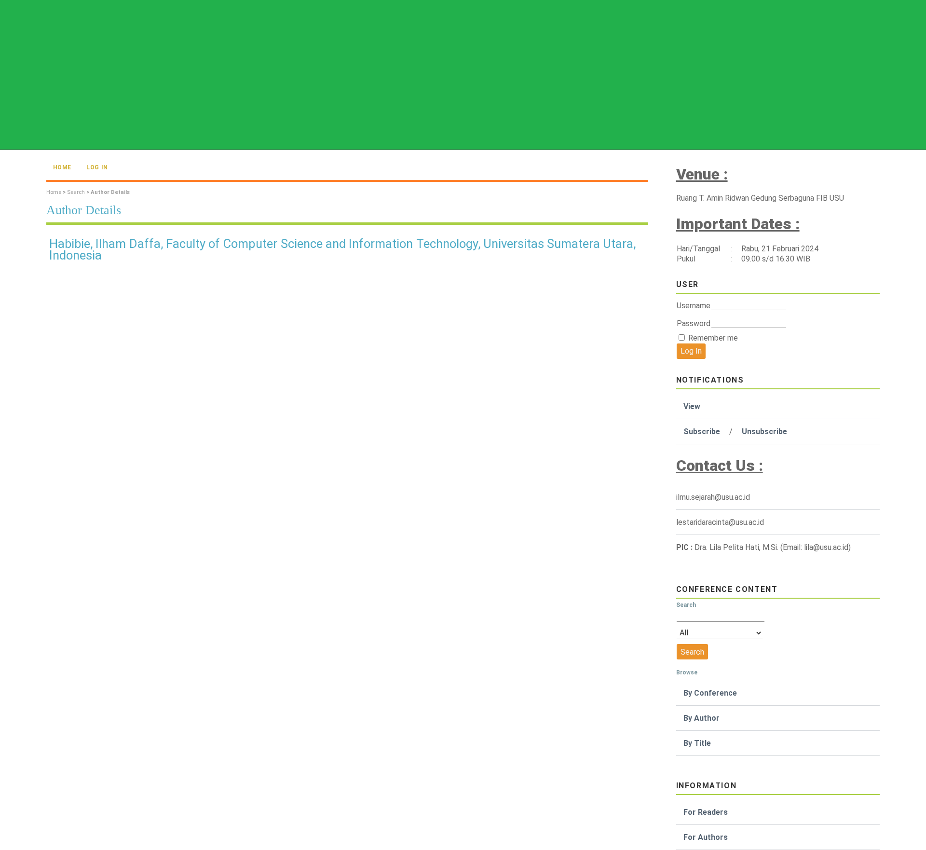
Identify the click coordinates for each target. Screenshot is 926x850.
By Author (701, 718)
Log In (97, 167)
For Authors (705, 837)
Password (693, 323)
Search (76, 192)
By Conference (710, 693)
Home (62, 167)
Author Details (110, 192)
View (691, 406)
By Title (697, 743)
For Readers (705, 812)
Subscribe (701, 431)
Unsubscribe (764, 431)
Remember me (713, 338)
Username (693, 305)
